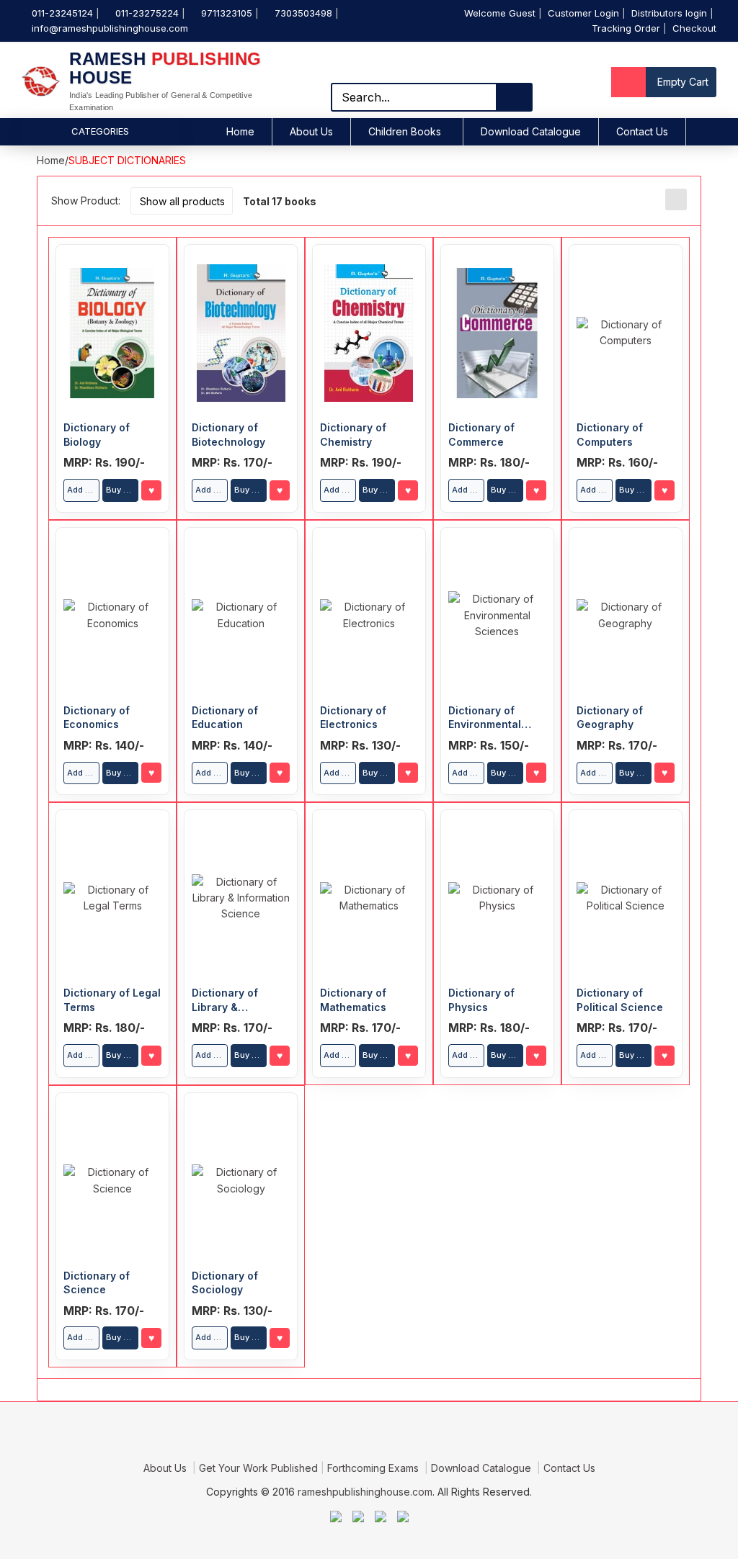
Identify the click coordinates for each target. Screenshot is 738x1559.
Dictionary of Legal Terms (112, 1000)
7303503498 (303, 13)
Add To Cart (83, 490)
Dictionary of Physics (481, 1000)
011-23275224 (147, 13)
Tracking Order (626, 28)
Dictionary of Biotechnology (228, 434)
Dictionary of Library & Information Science (225, 1000)
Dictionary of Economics (96, 717)
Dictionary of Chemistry (353, 434)
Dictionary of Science (96, 1283)
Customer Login (583, 13)
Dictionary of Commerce (481, 434)
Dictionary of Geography (610, 717)
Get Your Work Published (258, 1468)
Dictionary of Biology (96, 434)
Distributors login (669, 13)
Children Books (404, 131)
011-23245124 (62, 13)
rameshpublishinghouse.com (365, 1492)
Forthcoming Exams (374, 1468)
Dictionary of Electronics (353, 717)
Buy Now (122, 490)
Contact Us (642, 131)
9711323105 (226, 13)
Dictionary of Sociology (225, 1283)
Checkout (694, 28)
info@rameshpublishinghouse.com (110, 28)
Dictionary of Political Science (620, 1000)
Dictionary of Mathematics (353, 1000)
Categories (100, 131)
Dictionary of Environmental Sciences (484, 718)
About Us (311, 131)
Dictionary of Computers (610, 434)
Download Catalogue (531, 131)
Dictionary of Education (225, 717)
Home (240, 131)
